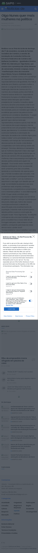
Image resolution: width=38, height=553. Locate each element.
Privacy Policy (30, 316)
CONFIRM (11, 309)
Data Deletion (8, 316)
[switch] (30, 277)
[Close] (34, 237)
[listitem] (19, 272)
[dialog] (19, 276)
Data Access (19, 316)
